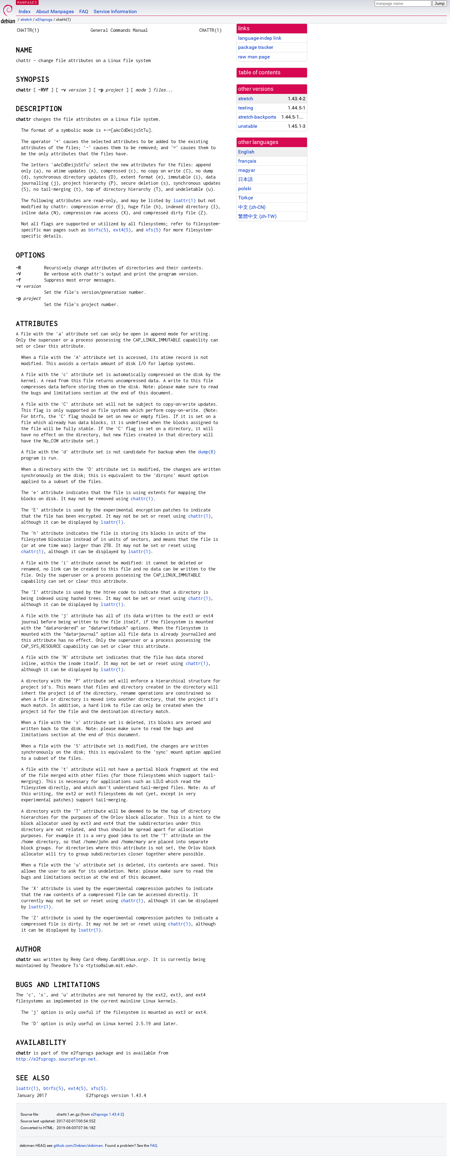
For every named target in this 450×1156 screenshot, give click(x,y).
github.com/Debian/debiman (78, 1145)
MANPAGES (27, 2)
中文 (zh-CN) (252, 207)
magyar (246, 170)
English (246, 152)
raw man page (254, 57)
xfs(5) (153, 229)
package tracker (255, 47)
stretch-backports (257, 117)
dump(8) (207, 451)
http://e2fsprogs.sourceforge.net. (57, 1059)
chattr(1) (142, 498)
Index (25, 11)
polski (244, 188)
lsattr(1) (184, 200)
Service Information (115, 11)
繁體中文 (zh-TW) (257, 216)
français (247, 161)
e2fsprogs (44, 19)
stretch (26, 19)
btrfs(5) (98, 229)
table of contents (260, 72)
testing (245, 108)
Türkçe (245, 198)
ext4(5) (122, 229)
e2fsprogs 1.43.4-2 (107, 1114)
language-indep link (259, 38)
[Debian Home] (8, 12)
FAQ (83, 11)
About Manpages (55, 11)
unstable (247, 126)
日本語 (245, 179)
